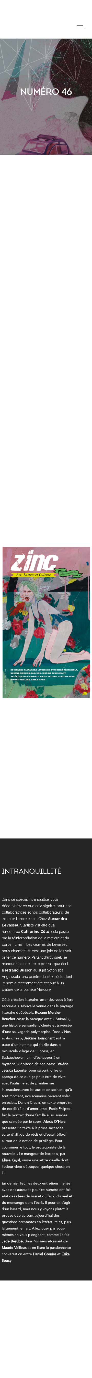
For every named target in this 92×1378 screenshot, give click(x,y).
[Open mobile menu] (82, 27)
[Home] (9, 32)
